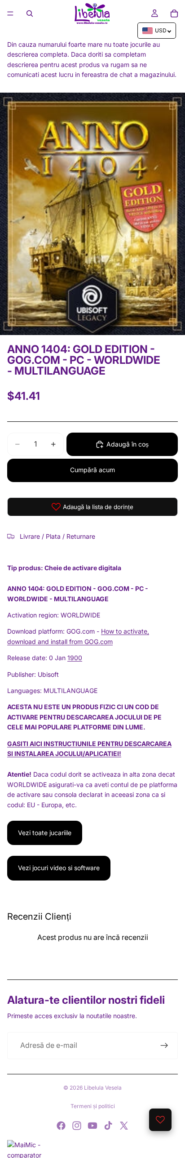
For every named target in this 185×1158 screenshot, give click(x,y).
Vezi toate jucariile (44, 832)
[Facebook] (61, 1125)
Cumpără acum (92, 470)
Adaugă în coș (127, 444)
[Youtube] (92, 1125)
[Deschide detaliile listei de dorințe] (160, 1120)
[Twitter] (124, 1125)
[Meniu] (10, 13)
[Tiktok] (108, 1125)
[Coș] (174, 13)
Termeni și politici (92, 1106)
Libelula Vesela (103, 1087)
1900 (74, 658)
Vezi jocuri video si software (59, 868)
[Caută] (30, 13)
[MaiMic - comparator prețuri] (92, 1149)
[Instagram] (76, 1125)
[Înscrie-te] (164, 1045)
